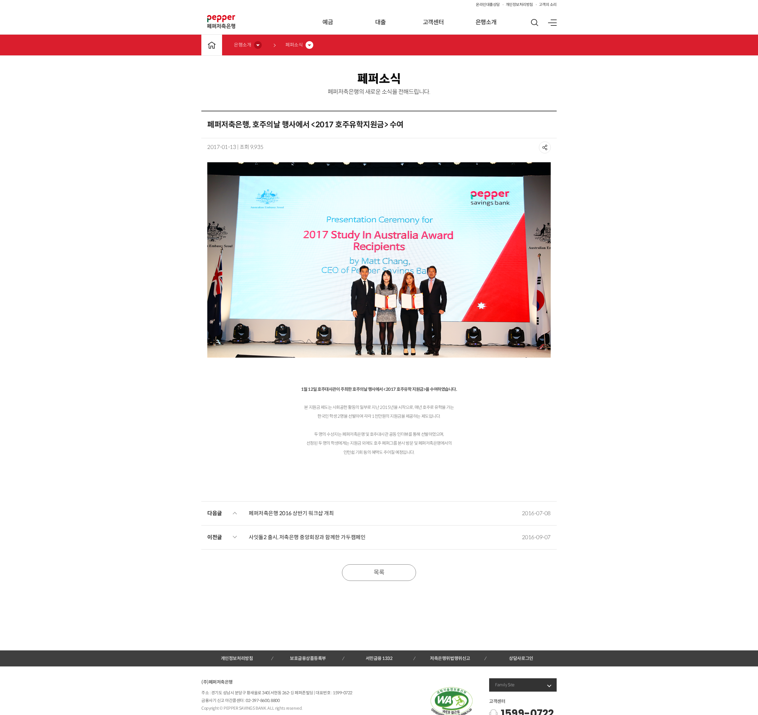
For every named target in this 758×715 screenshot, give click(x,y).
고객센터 (433, 22)
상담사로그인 (521, 658)
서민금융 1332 (379, 658)
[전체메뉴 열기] (552, 22)
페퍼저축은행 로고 (221, 22)
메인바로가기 (211, 45)
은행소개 (486, 22)
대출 (380, 22)
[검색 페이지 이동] (534, 22)
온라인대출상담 (488, 4)
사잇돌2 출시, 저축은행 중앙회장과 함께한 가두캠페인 (307, 537)
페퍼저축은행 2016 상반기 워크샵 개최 (291, 513)
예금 (327, 22)
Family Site (505, 684)
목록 (379, 572)
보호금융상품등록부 (308, 658)
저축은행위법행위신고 (450, 658)
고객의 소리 (548, 4)
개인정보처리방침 (519, 4)
